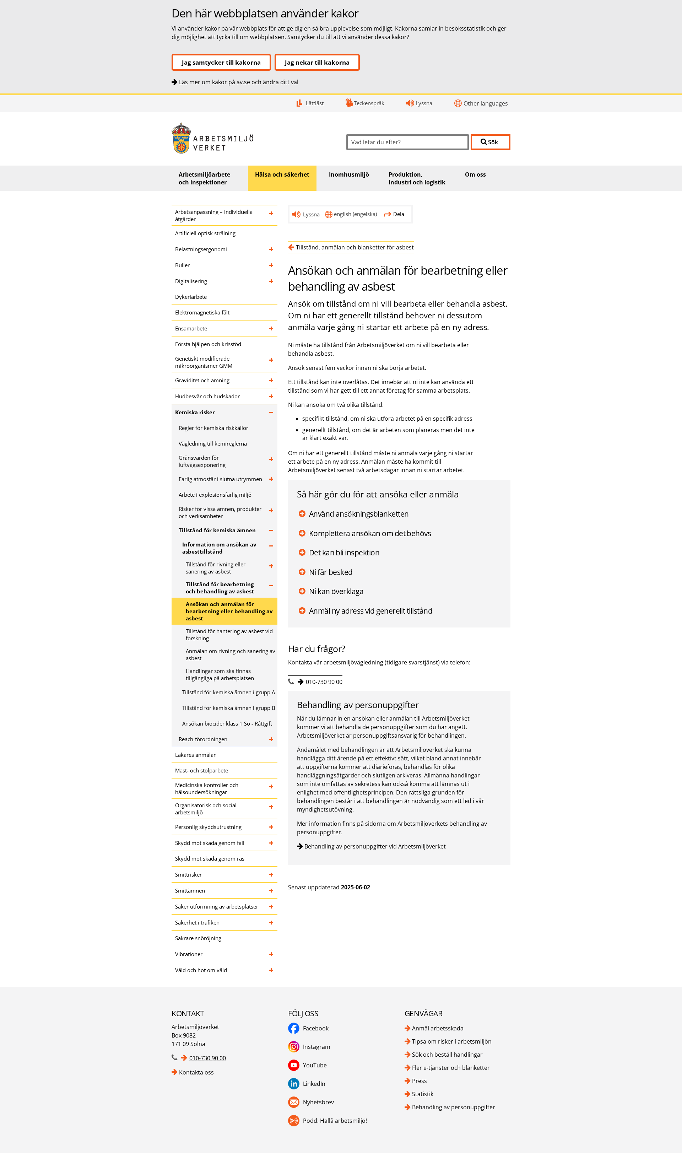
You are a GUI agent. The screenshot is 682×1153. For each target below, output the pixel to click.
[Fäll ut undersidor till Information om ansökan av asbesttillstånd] (271, 548)
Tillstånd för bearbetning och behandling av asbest (220, 588)
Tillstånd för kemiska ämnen (217, 530)
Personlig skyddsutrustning (208, 826)
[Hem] (254, 138)
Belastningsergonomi (201, 249)
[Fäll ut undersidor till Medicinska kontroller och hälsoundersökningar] (271, 788)
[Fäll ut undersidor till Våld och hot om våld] (271, 970)
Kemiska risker (195, 412)
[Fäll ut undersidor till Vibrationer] (271, 954)
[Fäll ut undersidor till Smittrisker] (271, 874)
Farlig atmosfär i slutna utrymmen (220, 479)
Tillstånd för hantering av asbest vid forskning (229, 634)
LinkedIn (314, 1084)
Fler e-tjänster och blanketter (451, 1068)
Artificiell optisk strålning (205, 233)
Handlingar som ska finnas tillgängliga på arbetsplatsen (220, 674)
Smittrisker (188, 874)
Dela (398, 213)
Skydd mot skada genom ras (209, 858)
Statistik (422, 1094)
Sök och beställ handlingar (447, 1054)
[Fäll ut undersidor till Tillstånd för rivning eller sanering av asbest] (271, 568)
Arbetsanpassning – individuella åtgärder (214, 215)
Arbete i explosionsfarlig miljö (215, 494)
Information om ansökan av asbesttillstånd (219, 548)
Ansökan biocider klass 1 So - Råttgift (227, 723)
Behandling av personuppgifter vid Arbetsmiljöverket (375, 846)
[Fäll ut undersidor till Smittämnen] (271, 890)
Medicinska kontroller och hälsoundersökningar (206, 788)
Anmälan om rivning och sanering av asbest (230, 654)
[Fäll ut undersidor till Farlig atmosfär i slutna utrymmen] (271, 479)
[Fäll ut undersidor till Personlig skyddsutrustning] (271, 827)
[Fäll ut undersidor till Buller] (271, 265)
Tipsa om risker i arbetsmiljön (452, 1041)
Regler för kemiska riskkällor (213, 427)
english (355, 213)
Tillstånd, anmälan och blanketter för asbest (355, 247)
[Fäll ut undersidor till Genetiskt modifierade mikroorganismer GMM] (271, 362)
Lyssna (424, 103)
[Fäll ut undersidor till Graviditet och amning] (271, 380)
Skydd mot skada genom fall (209, 842)
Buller (182, 265)
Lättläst (315, 103)
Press (419, 1081)
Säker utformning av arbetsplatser (216, 906)
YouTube (315, 1065)
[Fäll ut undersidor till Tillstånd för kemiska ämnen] (271, 530)
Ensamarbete (191, 328)
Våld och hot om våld (201, 970)
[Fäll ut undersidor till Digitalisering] (271, 281)
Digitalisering (191, 281)
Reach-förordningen (203, 739)
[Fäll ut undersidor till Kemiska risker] (271, 412)
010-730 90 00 (324, 682)
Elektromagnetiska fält (202, 312)
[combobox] (407, 142)
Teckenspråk (369, 103)
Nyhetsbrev (318, 1102)
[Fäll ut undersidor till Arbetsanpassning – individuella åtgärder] (271, 215)
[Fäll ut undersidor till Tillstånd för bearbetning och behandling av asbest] (271, 588)
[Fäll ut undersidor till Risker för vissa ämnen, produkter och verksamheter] (271, 512)
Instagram (316, 1047)
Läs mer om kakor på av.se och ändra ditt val (238, 82)
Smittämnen (190, 890)
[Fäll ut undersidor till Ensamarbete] (271, 328)
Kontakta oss (196, 1072)
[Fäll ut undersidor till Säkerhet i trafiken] (271, 922)
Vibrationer (188, 954)
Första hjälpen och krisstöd (208, 343)
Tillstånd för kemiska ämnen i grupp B (228, 707)
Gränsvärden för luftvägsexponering (202, 461)
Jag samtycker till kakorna (221, 62)
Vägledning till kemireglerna (213, 443)
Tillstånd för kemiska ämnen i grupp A (228, 692)
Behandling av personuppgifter (453, 1107)
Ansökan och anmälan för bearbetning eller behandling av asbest (229, 611)
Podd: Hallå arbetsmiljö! (335, 1121)
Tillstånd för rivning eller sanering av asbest (215, 568)
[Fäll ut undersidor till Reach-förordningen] (271, 739)
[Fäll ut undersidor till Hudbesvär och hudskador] (271, 396)
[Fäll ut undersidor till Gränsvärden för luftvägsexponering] (271, 461)
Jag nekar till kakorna (317, 62)
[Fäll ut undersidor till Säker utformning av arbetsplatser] (271, 906)
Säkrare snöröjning (198, 938)
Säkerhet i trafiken (197, 922)
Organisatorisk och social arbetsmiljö (206, 809)
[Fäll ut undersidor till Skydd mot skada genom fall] (271, 843)
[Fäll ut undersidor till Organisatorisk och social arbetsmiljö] (271, 809)
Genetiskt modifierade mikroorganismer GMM (203, 362)
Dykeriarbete (191, 296)
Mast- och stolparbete (201, 770)
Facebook (316, 1028)
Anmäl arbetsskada (438, 1028)
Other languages (486, 103)
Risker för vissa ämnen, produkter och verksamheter (220, 512)
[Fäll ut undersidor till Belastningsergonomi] (271, 249)
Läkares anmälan (196, 754)
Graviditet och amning (202, 380)
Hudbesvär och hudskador (207, 396)
